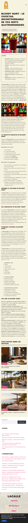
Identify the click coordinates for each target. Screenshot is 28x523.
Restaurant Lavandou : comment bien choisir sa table (13, 413)
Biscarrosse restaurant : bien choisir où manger (13, 390)
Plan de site (14, 501)
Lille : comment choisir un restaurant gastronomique (10, 366)
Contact (14, 511)
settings (10, 518)
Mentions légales (14, 506)
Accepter (4, 520)
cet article (6, 259)
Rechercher (4, 419)
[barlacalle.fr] (6, 5)
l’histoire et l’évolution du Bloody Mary (10, 204)
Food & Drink (6, 51)
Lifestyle (4, 363)
